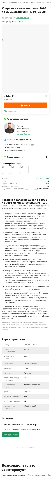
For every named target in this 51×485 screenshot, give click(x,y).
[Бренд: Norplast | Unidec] (46, 96)
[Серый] (15, 169)
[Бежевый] (24, 169)
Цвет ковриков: (8, 164)
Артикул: (5, 22)
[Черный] (6, 169)
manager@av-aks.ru (24, 134)
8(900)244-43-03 (24, 131)
